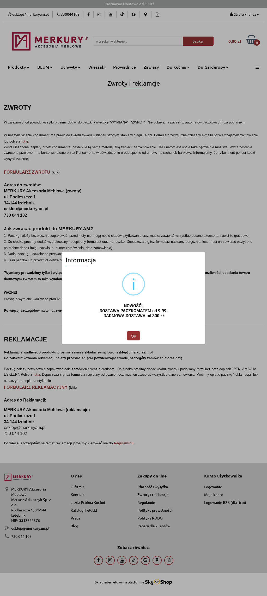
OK (133, 336)
